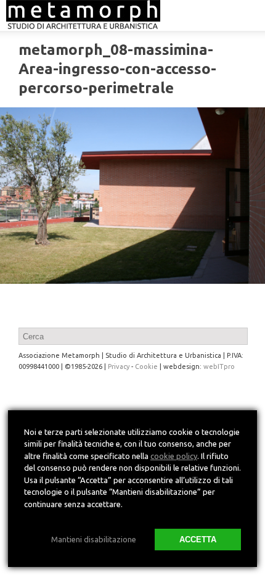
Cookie (146, 366)
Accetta (197, 539)
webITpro (219, 366)
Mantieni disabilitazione (93, 539)
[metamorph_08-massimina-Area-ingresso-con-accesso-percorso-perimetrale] (132, 195)
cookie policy (173, 456)
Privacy (118, 366)
